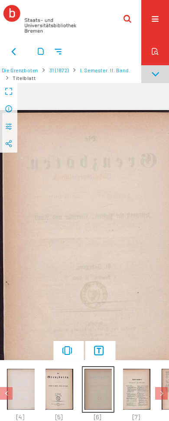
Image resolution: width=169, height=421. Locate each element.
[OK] (127, 18)
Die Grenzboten (20, 70)
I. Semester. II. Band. (105, 70)
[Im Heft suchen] (155, 51)
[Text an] (100, 350)
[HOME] (40, 19)
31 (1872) (59, 70)
